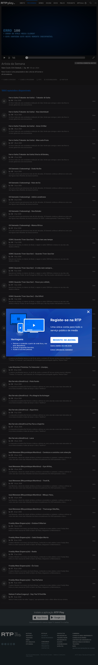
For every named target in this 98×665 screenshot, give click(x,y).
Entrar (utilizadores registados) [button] (61, 350)
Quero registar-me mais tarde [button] (61, 346)
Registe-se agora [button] (64, 340)
